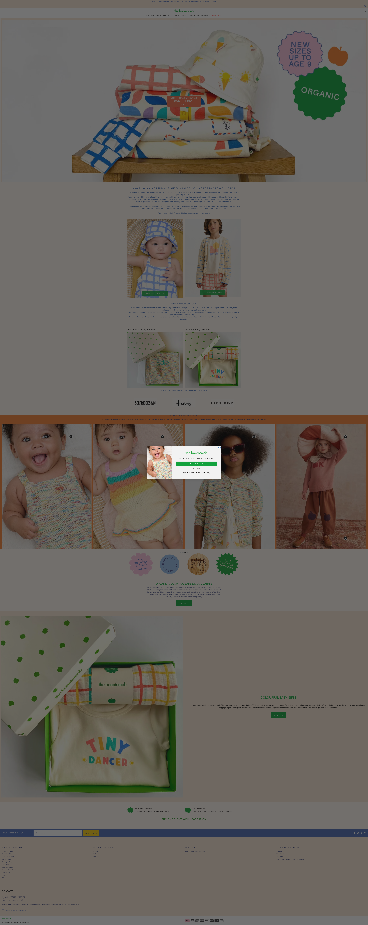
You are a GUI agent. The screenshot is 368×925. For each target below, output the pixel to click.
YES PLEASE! (196, 464)
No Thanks (196, 468)
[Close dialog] (220, 448)
